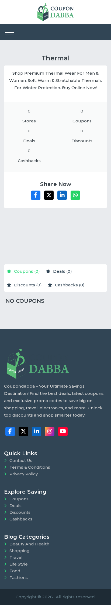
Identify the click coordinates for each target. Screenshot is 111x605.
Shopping (19, 550)
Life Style (18, 564)
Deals (15, 505)
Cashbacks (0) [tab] (70, 284)
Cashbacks (20, 519)
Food (14, 570)
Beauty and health (29, 543)
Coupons (19, 498)
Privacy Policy (23, 473)
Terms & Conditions (29, 467)
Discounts (19, 512)
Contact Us (20, 460)
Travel (16, 557)
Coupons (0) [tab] (27, 271)
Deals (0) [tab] (62, 271)
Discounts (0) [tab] (28, 284)
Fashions (18, 577)
